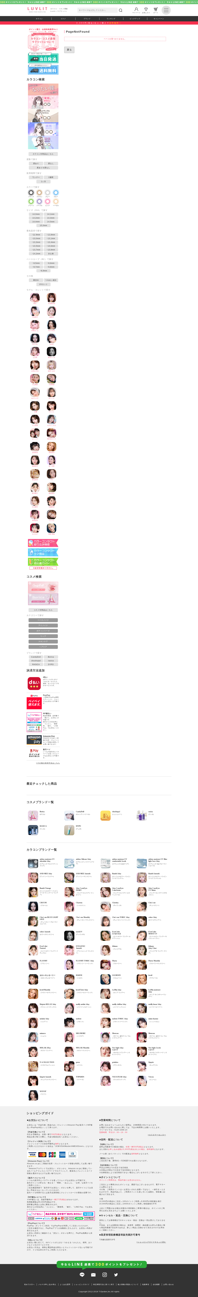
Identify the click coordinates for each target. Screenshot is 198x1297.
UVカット (43, 284)
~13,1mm (51, 238)
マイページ (136, 12)
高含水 (36, 280)
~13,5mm (36, 246)
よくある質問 (65, 1284)
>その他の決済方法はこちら (48, 763)
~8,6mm (51, 263)
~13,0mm (36, 238)
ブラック (31, 196)
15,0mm (43, 225)
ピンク (47, 205)
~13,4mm (51, 242)
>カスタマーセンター (157, 1135)
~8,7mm (36, 267)
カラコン (39, 19)
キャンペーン (159, 19)
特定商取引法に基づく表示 (103, 1284)
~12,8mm (51, 235)
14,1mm (51, 214)
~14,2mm (36, 254)
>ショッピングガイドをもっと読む (151, 1242)
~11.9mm (36, 235)
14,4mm (36, 222)
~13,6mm (51, 246)
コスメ (63, 19)
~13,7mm (36, 250)
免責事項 (145, 1284)
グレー (47, 196)
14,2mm (36, 218)
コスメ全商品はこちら (43, 610)
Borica (51, 657)
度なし (51, 163)
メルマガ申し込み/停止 (47, 1284)
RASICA (36, 664)
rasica (51, 661)
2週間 (50, 177)
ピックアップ (135, 19)
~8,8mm (51, 267)
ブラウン (39, 196)
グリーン (31, 205)
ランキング (111, 19)
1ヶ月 (43, 182)
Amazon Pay (49, 736)
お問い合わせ (168, 1284)
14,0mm (36, 214)
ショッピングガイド (82, 1284)
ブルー (56, 196)
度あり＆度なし (43, 168)
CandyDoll (36, 657)
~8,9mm (43, 271)
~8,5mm (36, 263)
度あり (36, 163)
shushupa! (36, 661)
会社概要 (156, 1284)
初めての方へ (29, 1284)
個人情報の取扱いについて (128, 1284)
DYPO (51, 664)
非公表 (51, 254)
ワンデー (36, 177)
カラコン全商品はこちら (43, 154)
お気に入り (146, 12)
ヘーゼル (56, 205)
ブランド (87, 19)
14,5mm (51, 222)
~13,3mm (36, 242)
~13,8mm (51, 250)
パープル (39, 205)
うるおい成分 (51, 280)
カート (155, 12)
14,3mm (51, 218)
